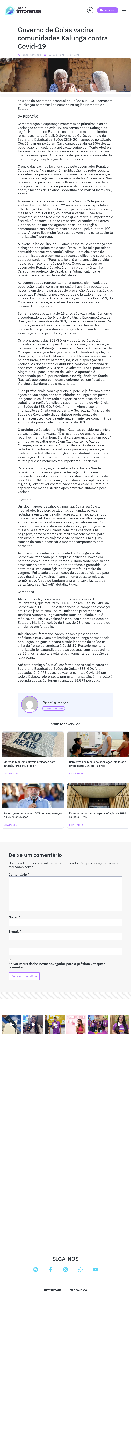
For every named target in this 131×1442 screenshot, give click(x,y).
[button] (90, 10)
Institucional (53, 1290)
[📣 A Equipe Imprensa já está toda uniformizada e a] (98, 1024)
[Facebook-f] (50, 1269)
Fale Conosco (78, 1290)
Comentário (19, 874)
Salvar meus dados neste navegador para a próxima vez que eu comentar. (58, 965)
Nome (14, 917)
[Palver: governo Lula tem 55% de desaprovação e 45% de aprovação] (33, 795)
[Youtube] (95, 1269)
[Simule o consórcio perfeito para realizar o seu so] (11, 1024)
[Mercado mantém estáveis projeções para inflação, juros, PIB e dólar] (33, 744)
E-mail (15, 931)
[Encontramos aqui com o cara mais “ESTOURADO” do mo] (55, 1024)
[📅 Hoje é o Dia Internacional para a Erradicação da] (119, 1024)
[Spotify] (35, 1269)
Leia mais (9, 773)
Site (11, 946)
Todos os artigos (54, 708)
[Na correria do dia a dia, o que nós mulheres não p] (76, 1024)
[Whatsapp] (80, 1269)
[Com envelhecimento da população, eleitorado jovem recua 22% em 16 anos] (98, 744)
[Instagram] (65, 1269)
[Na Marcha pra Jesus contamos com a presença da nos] (33, 1024)
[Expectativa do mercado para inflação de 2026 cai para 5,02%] (98, 795)
